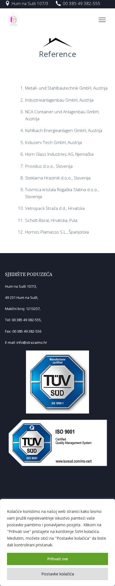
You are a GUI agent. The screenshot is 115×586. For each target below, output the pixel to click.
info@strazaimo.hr (31, 342)
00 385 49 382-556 (26, 331)
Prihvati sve (57, 558)
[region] (57, 542)
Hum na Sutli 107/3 (30, 3)
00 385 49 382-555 (81, 3)
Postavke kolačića (57, 574)
